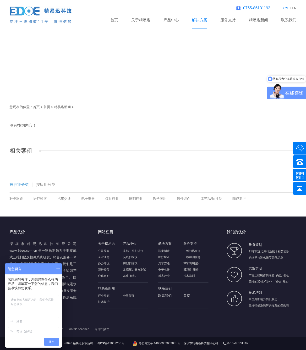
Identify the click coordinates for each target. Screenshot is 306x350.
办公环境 (103, 263)
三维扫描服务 (192, 251)
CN (285, 8)
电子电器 (88, 198)
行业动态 (103, 295)
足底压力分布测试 (134, 269)
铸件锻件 (183, 198)
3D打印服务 (191, 263)
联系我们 (288, 20)
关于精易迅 (140, 20)
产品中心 (171, 20)
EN (294, 8)
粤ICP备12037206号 (110, 343)
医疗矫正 (40, 198)
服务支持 (228, 20)
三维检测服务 (192, 257)
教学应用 (159, 198)
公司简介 (103, 251)
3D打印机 (129, 276)
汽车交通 (64, 198)
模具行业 (112, 198)
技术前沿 (103, 302)
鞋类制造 (16, 198)
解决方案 (199, 20)
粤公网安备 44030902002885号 (159, 343)
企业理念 (103, 257)
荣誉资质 (103, 269)
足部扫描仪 (102, 329)
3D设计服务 (191, 269)
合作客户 (103, 276)
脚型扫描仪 (130, 263)
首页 (114, 20)
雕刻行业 (135, 198)
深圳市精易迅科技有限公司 (201, 343)
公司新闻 (129, 295)
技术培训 (189, 276)
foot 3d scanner (79, 329)
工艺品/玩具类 (211, 198)
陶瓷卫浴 (239, 198)
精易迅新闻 (258, 20)
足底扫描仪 (130, 257)
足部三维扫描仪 (133, 251)
